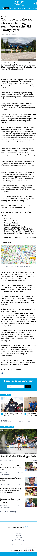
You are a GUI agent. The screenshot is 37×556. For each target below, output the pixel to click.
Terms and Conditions (18, 545)
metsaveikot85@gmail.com (25, 237)
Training (2, 495)
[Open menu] (1, 3)
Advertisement (18, 539)
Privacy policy (18, 543)
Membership (18, 537)
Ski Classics (4, 16)
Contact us (18, 533)
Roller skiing (3, 460)
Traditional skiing (6, 422)
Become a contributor (18, 541)
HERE (9, 369)
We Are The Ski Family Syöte (22, 229)
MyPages (16, 349)
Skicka (28, 386)
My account (18, 535)
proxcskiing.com (16, 313)
